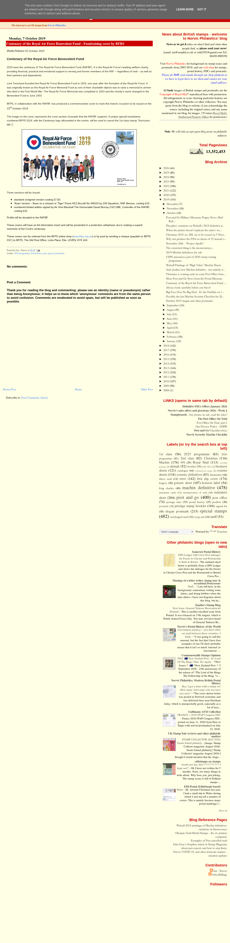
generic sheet (183, 482)
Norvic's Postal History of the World (199, 626)
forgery (163, 483)
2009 (166, 385)
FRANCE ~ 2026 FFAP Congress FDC (199, 715)
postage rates (174, 502)
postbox (216, 502)
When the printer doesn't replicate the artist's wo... (194, 230)
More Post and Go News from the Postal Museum (194, 278)
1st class (165, 454)
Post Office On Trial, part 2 (212, 422)
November (173, 208)
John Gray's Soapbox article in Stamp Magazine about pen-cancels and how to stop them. (200, 846)
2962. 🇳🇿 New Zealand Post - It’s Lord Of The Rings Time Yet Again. (199, 660)
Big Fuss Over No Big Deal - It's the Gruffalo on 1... (195, 292)
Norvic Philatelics (57, 25)
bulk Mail (206, 466)
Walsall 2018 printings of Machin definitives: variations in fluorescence (201, 827)
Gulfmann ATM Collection (204, 712)
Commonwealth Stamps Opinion (201, 655)
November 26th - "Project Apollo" (185, 243)
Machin (164, 462)
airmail (174, 466)
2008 (166, 390)
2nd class (187, 458)
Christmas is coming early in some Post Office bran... (196, 274)
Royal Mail (201, 462)
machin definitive (198, 487)
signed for (221, 506)
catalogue (182, 470)
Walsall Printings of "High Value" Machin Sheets (193, 265)
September (173, 305)
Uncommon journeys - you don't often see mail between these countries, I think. (199, 633)
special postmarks (56, 253)
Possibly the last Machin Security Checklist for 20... (195, 296)
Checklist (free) (210, 430)
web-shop (208, 67)
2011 (166, 377)
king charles (166, 488)
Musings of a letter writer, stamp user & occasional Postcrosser (196, 581)
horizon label (211, 482)
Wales (180, 789)
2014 (166, 363)
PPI (183, 462)
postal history (197, 502)
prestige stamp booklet (190, 506)
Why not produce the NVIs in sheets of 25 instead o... (196, 239)
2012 (166, 372)
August (171, 309)
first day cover (207, 478)
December (173, 204)
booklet (191, 466)
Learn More (185, 9)
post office (219, 497)
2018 (166, 345)
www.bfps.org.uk (82, 236)
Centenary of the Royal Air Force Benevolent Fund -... (196, 283)
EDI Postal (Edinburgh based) (202, 786)
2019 (166, 199)
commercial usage (203, 470)
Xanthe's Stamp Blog (208, 605)
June (170, 318)
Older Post (147, 389)
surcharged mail (179, 517)
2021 (166, 190)
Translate (222, 531)
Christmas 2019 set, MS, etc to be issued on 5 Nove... (196, 234)
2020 (166, 195)
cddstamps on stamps (208, 761)
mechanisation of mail (195, 492)
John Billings (219, 874)
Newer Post (9, 389)
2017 (166, 350)
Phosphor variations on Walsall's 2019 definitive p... (195, 225)
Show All (223, 810)
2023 (166, 181)
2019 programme (22, 253)
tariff (213, 516)
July (169, 314)
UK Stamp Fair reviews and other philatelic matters (194, 734)
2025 (166, 172)
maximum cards (167, 492)
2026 (166, 168)
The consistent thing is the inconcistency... (190, 248)
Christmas (211, 458)
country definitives (189, 474)
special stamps (213, 511)
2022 (166, 186)
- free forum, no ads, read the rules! (199, 414)
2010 (166, 381)
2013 (166, 368)
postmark (164, 506)
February (172, 336)
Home (78, 389)
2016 (166, 354)
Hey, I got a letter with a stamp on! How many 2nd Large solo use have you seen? (200, 689)
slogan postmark (177, 511)
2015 (166, 359)
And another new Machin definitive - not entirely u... (195, 269)
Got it (201, 9)
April (170, 327)
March (171, 332)
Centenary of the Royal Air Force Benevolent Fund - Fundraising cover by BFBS (65, 43)
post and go (187, 497)
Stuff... (192, 586)
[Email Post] (38, 250)
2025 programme (197, 454)
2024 (166, 177)
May (170, 323)
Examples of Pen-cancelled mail (209, 840)
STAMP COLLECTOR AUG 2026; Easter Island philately (199, 741)
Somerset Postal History (206, 552)
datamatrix (216, 474)
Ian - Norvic (220, 871)
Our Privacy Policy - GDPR (211, 426)
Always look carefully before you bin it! (188, 287)
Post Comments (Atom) (34, 397)
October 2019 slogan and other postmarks (189, 300)
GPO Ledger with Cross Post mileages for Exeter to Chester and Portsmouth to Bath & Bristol (199, 558)
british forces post (39, 253)
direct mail (165, 479)
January (171, 341)
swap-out (199, 517)
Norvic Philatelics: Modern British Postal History (196, 681)
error (183, 478)
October (171, 213)
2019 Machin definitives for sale (184, 252)
